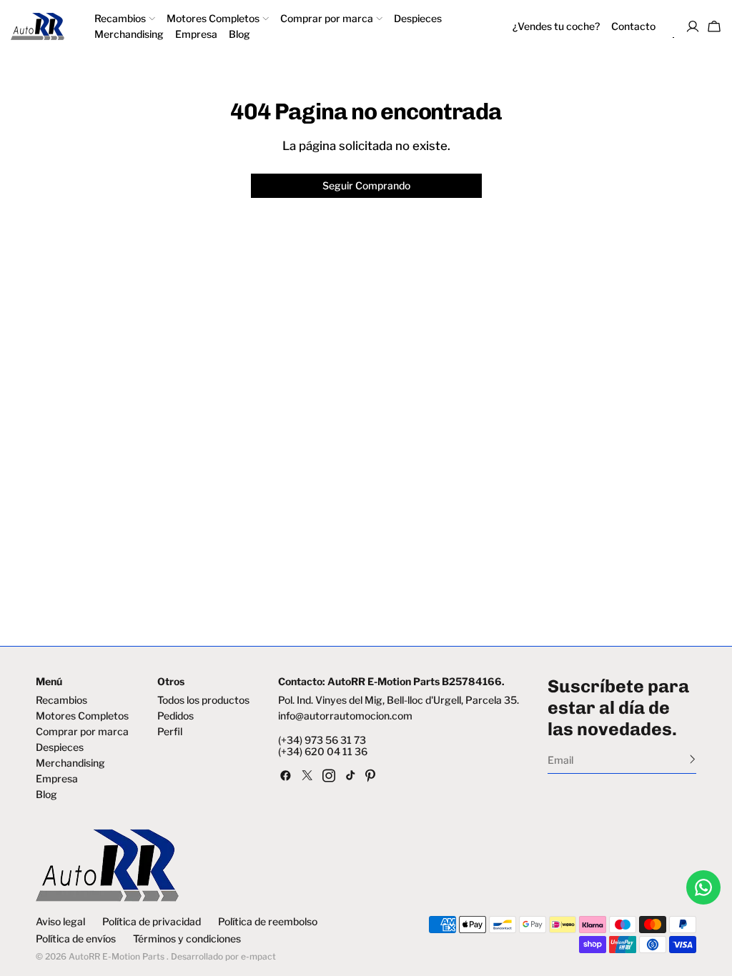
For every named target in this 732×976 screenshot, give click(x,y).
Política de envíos (76, 939)
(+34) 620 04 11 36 (322, 751)
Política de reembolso (267, 921)
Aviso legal (60, 921)
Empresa (57, 779)
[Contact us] (703, 887)
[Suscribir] (692, 759)
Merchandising (70, 763)
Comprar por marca (82, 731)
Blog (46, 794)
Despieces (60, 747)
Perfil (169, 731)
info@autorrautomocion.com (345, 716)
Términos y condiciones (187, 939)
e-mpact (258, 956)
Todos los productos (203, 700)
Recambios (61, 700)
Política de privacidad (151, 921)
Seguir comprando (366, 185)
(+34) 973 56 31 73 (322, 740)
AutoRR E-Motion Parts (116, 956)
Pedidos (175, 716)
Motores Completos (82, 716)
